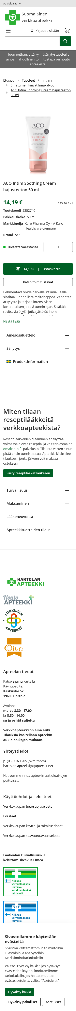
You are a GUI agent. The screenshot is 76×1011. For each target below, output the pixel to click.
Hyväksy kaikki (19, 992)
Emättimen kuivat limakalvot (32, 85)
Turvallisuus (17, 490)
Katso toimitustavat (38, 282)
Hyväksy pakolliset (22, 1002)
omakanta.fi (12, 449)
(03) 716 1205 (17, 761)
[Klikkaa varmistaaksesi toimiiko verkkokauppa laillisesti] (38, 884)
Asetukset (53, 1002)
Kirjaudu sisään (47, 30)
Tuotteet (28, 80)
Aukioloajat (10, 3)
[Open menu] (8, 30)
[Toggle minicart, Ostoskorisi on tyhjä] (67, 30)
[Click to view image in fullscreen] (38, 140)
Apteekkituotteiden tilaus (28, 529)
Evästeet (9, 816)
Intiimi (47, 80)
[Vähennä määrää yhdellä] (48, 247)
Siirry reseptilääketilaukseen (28, 473)
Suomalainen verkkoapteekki (37, 17)
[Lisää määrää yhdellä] (68, 247)
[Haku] (65, 41)
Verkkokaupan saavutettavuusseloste (31, 835)
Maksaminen (17, 503)
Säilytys (13, 348)
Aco (17, 235)
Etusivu (8, 80)
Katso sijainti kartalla (19, 681)
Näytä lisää (11, 321)
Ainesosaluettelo (20, 335)
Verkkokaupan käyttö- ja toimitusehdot (33, 826)
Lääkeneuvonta (19, 516)
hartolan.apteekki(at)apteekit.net (28, 766)
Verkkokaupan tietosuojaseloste (27, 806)
